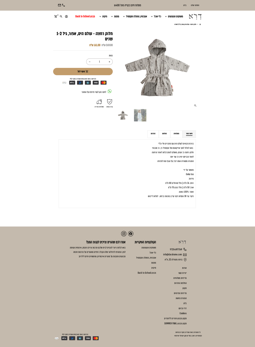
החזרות (153, 133)
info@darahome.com (172, 254)
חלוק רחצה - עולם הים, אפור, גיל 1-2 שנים (185, 24)
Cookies (183, 313)
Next (198, 67)
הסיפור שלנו (195, 5)
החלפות (164, 133)
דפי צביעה (182, 308)
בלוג (184, 5)
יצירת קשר (182, 273)
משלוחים (176, 133)
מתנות (114, 16)
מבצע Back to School (85, 16)
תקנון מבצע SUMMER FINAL (175, 323)
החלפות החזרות (180, 283)
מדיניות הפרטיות (180, 293)
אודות (184, 267)
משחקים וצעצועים (173, 16)
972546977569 (176, 249)
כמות (111, 55)
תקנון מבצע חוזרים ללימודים (175, 318)
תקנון (184, 288)
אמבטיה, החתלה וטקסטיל (134, 16)
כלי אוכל (155, 16)
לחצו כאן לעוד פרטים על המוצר (95, 92)
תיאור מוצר (189, 133)
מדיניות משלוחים (180, 278)
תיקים (103, 16)
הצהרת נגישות (181, 298)
